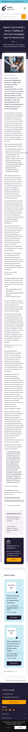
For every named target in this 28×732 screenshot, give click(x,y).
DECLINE (8, 727)
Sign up (13, 559)
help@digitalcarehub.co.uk (11, 697)
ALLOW (20, 727)
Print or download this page (15, 680)
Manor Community (11, 78)
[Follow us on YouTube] (10, 710)
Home (13, 41)
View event (14, 617)
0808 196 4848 (8, 694)
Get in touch (14, 702)
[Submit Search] (23, 16)
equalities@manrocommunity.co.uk (14, 500)
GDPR (19, 724)
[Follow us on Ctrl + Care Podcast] (14, 710)
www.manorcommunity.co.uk (12, 497)
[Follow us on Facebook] (6, 710)
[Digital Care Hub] (8, 8)
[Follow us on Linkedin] (3, 710)
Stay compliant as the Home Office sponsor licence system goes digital (13, 646)
